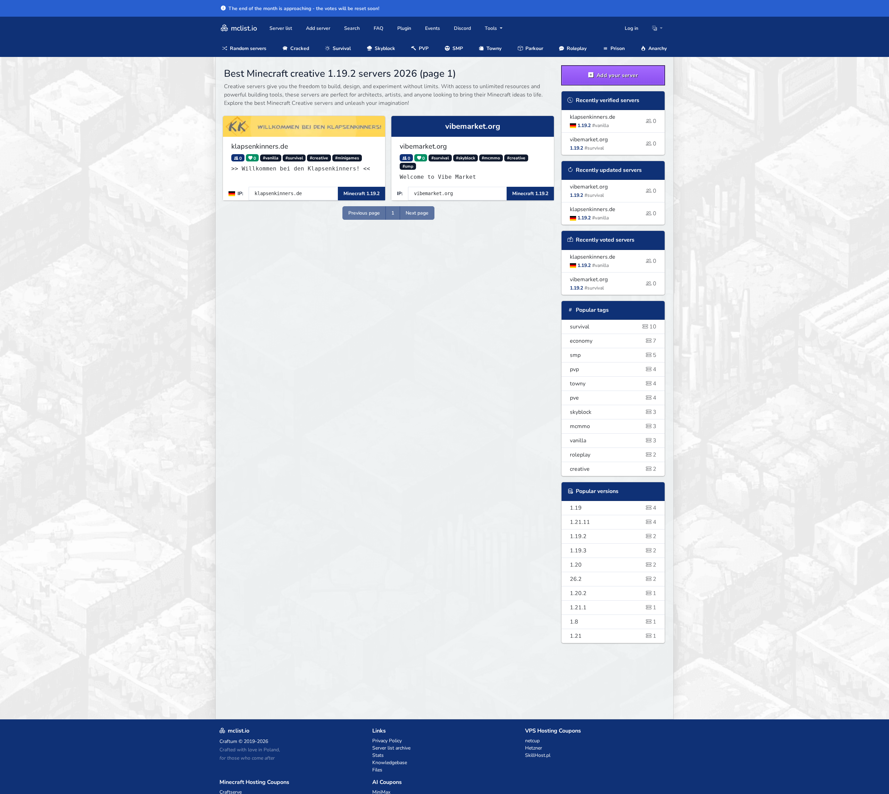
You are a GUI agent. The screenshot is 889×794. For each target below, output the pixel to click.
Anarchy (657, 48)
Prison (617, 48)
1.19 (613, 508)
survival (613, 327)
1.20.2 (613, 593)
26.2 (613, 579)
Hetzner (533, 748)
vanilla (613, 440)
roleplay (613, 455)
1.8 (613, 622)
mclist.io (243, 28)
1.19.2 (613, 536)
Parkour (533, 48)
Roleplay (576, 48)
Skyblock (384, 48)
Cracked (299, 48)
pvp (613, 369)
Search (352, 28)
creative (613, 469)
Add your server (616, 75)
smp (613, 355)
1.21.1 (613, 607)
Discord (462, 28)
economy (613, 341)
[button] (657, 28)
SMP (457, 48)
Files (377, 770)
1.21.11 (613, 522)
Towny (493, 48)
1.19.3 (613, 550)
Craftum (228, 741)
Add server (318, 28)
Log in (631, 28)
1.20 (613, 565)
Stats (378, 755)
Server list (280, 28)
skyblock (613, 412)
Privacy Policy (387, 740)
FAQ (378, 28)
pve (613, 398)
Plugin (404, 28)
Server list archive (391, 748)
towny (613, 383)
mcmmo (613, 426)
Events (432, 28)
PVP (423, 48)
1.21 (613, 636)
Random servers (247, 48)
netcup (532, 740)
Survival (341, 48)
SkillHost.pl (537, 755)
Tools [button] (491, 28)
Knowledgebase (389, 762)
